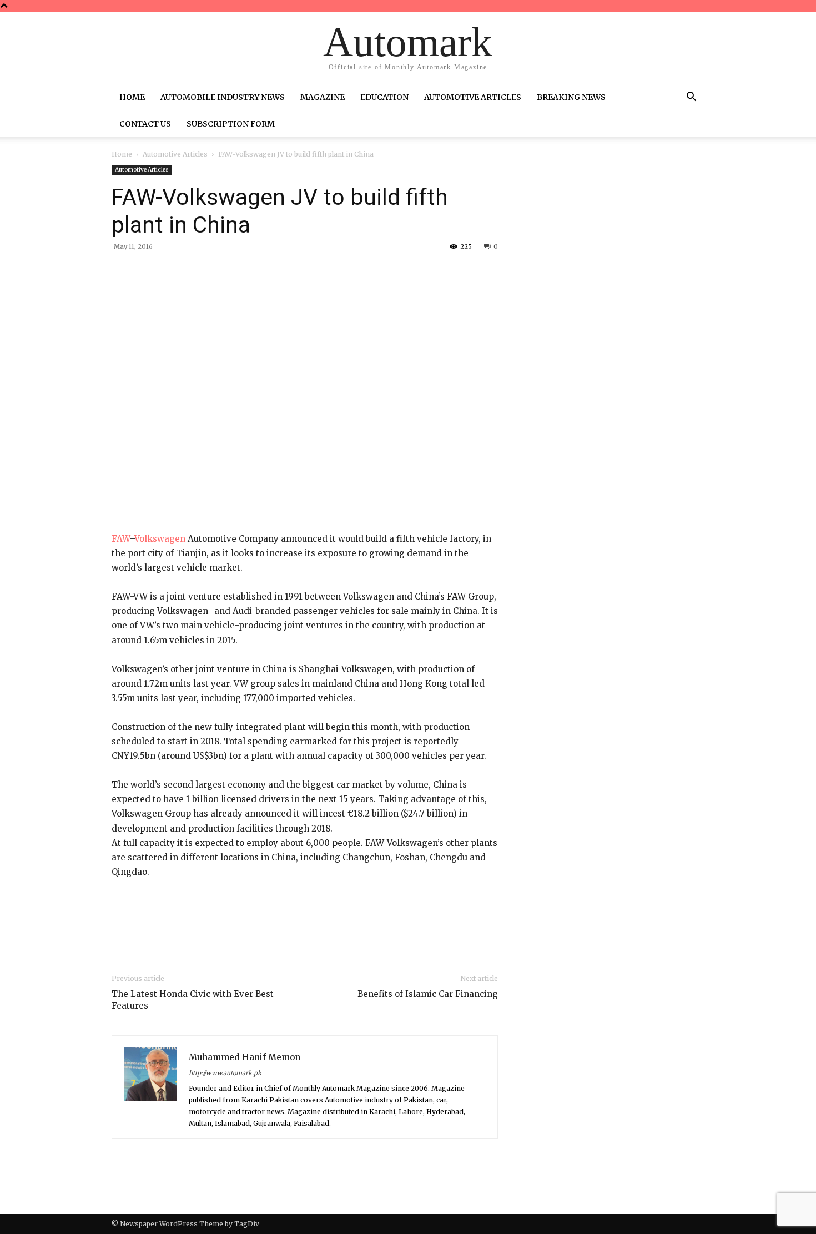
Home (132, 97)
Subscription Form (231, 124)
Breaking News (571, 97)
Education (384, 97)
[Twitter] (216, 272)
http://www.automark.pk (225, 1073)
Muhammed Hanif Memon (244, 1057)
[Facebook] (190, 272)
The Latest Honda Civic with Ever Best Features (193, 1000)
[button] (691, 98)
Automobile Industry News (222, 97)
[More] (293, 272)
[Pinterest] (241, 272)
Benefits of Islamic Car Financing (427, 994)
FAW (120, 538)
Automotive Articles (472, 97)
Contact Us (145, 124)
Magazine (322, 97)
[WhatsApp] (267, 272)
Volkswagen (159, 538)
